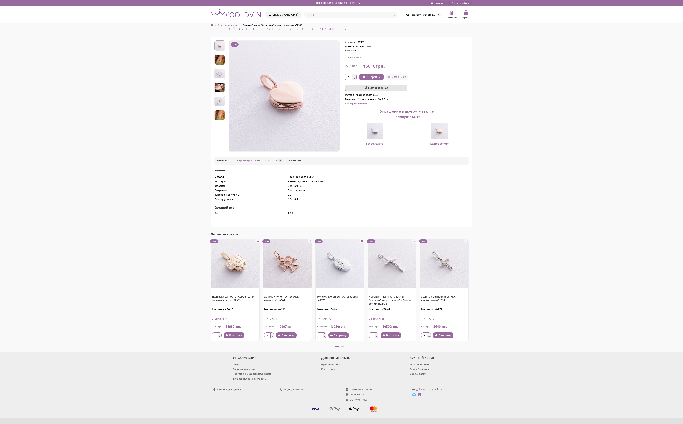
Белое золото (374, 143)
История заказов (419, 364)
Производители (330, 364)
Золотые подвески (228, 25)
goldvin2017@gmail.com (429, 389)
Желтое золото (439, 143)
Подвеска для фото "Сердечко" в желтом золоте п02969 (233, 298)
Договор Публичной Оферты (249, 378)
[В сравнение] (257, 240)
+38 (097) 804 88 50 (422, 15)
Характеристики (248, 160)
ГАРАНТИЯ (294, 160)
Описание (224, 160)
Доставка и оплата (244, 369)
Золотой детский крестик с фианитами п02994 (438, 298)
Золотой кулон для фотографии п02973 (337, 298)
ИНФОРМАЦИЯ (244, 358)
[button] (220, 41)
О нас (236, 364)
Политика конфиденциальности (252, 373)
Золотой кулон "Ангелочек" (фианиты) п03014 (282, 298)
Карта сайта (328, 369)
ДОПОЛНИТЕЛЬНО (336, 358)
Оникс (369, 46)
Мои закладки (417, 373)
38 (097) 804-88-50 (293, 389)
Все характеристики (357, 103)
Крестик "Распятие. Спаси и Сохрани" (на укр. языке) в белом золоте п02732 (390, 300)
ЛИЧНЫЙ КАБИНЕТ (424, 358)
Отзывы (273, 160)
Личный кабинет (419, 369)
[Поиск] (393, 15)
